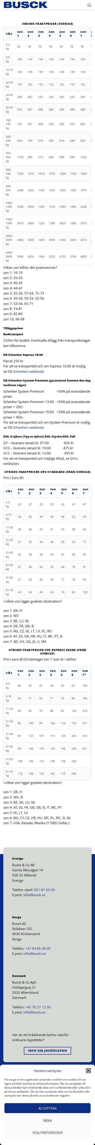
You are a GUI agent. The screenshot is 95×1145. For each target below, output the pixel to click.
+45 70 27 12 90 (38, 1007)
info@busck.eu (34, 1012)
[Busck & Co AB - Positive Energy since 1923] (25, 4)
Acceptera (47, 1108)
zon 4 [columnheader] (52, 34)
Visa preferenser (47, 1132)
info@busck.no (34, 953)
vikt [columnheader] (9, 34)
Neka (47, 1120)
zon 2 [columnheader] (30, 34)
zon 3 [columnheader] (41, 34)
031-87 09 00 (44, 889)
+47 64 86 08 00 (38, 948)
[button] (88, 1070)
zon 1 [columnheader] (20, 34)
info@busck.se (34, 895)
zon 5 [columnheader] (62, 34)
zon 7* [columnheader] (85, 673)
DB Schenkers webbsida (26, 371)
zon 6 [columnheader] (73, 34)
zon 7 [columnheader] (83, 34)
